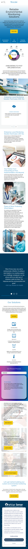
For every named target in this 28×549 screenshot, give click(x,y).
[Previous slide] (12, 126)
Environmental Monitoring (5, 41)
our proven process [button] (13, 70)
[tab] (11, 293)
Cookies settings (14, 536)
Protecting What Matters (23, 41)
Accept (14, 539)
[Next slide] (16, 126)
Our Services (14, 41)
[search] (4, 2)
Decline (14, 543)
